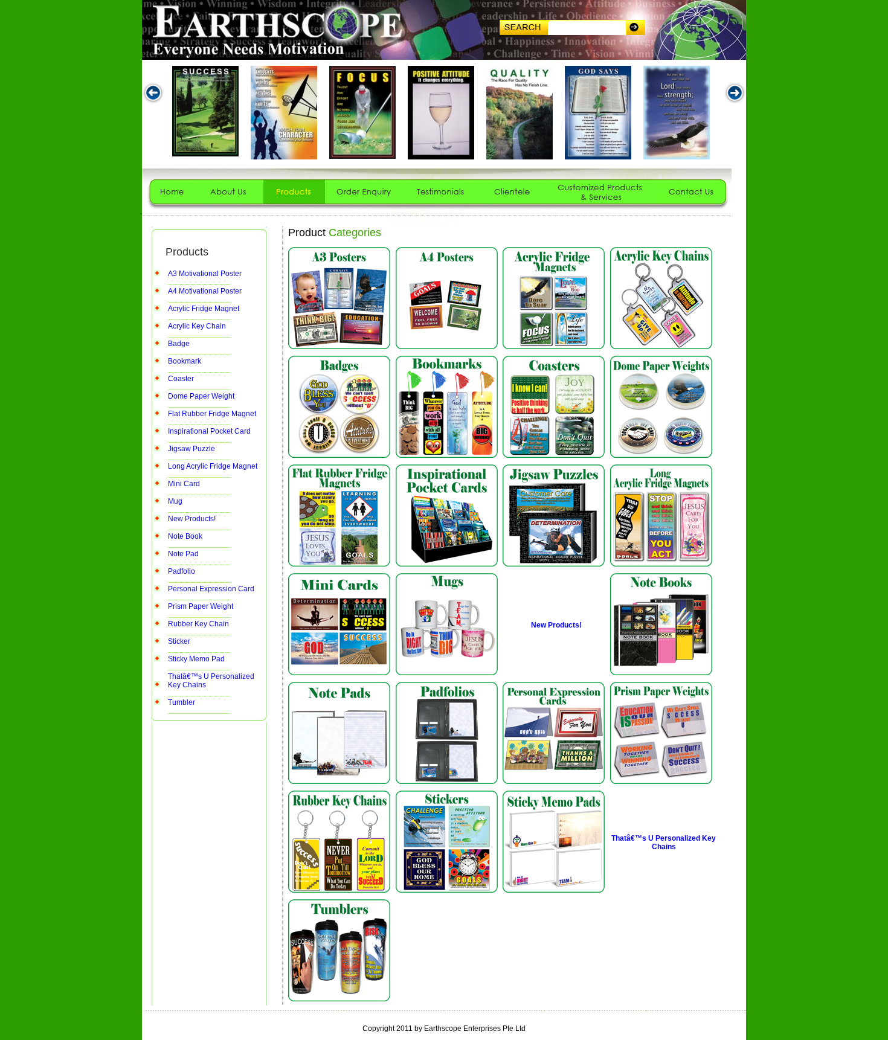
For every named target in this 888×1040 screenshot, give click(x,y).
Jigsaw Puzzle (191, 449)
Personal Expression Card (211, 589)
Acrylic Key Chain (197, 326)
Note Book (185, 536)
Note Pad (183, 554)
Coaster (181, 378)
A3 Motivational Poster (205, 273)
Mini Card (184, 484)
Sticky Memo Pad (196, 659)
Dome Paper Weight (201, 396)
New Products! (192, 519)
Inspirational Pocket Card (209, 431)
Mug (175, 501)
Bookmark (184, 361)
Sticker (179, 641)
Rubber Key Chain (198, 624)
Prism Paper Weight (200, 606)
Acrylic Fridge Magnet (203, 308)
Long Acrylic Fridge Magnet (212, 466)
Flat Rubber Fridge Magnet (212, 413)
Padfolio (181, 571)
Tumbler (181, 702)
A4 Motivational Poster (205, 291)
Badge (179, 343)
